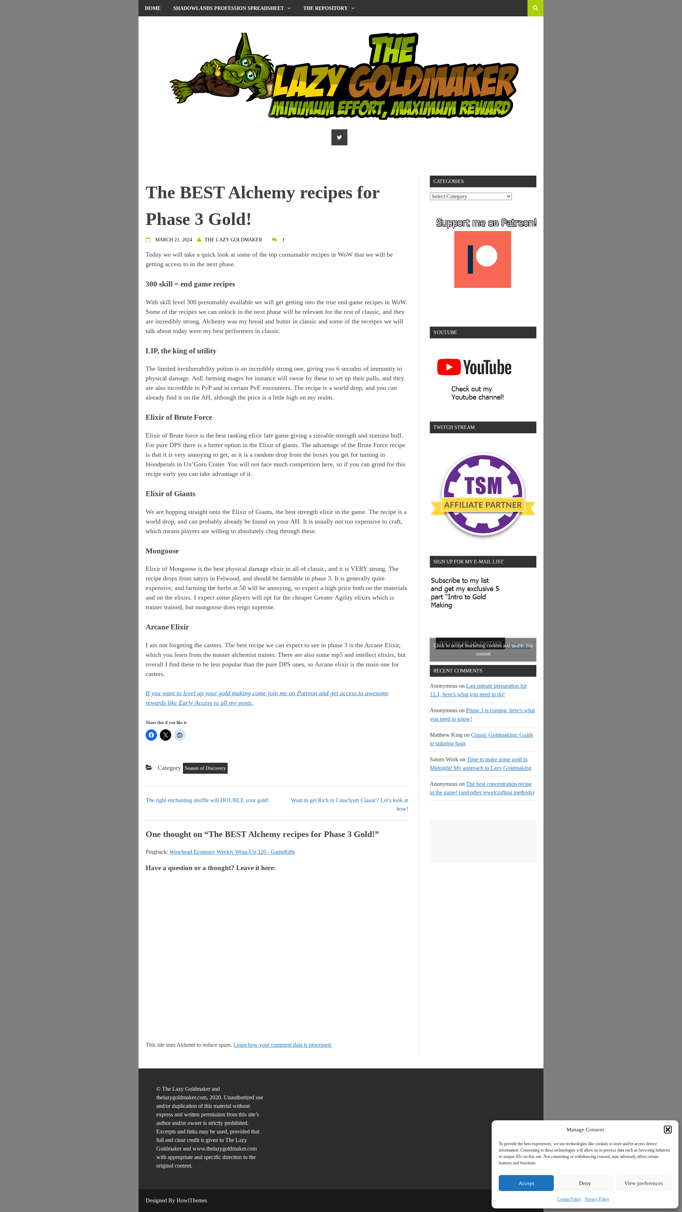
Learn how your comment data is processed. (282, 1045)
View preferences (643, 1183)
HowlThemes (192, 1200)
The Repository (325, 8)
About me (158, 24)
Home (153, 8)
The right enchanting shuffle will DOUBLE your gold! (207, 800)
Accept (526, 1183)
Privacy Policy (597, 1199)
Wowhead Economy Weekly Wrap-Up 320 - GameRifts (232, 852)
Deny (585, 1183)
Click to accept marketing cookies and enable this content (483, 649)
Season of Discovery (205, 768)
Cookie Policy (569, 1199)
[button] (667, 1129)
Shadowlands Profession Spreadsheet (228, 8)
